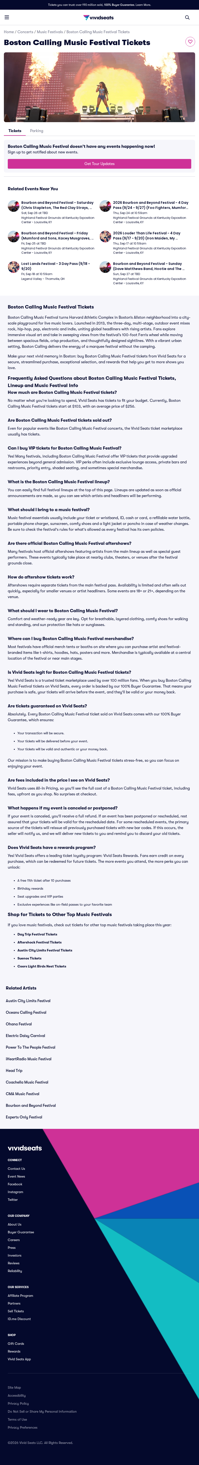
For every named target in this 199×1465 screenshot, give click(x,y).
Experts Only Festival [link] (24, 1117)
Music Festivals (50, 32)
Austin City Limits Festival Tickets (44, 950)
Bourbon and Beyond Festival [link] (31, 1105)
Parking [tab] (36, 131)
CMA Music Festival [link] (22, 1094)
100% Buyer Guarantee (119, 5)
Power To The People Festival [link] (30, 1047)
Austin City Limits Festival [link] (28, 1001)
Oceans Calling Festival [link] (26, 1012)
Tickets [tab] (14, 131)
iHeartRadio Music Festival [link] (28, 1059)
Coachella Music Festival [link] (27, 1082)
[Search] (187, 17)
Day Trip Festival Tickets (37, 934)
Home (9, 32)
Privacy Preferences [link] (22, 1427)
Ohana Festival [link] (19, 1024)
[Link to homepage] (99, 17)
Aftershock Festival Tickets (39, 942)
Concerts (25, 32)
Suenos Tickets (29, 958)
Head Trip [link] (14, 1071)
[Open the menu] (7, 17)
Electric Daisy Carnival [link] (25, 1036)
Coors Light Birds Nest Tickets (41, 966)
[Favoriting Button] (190, 42)
